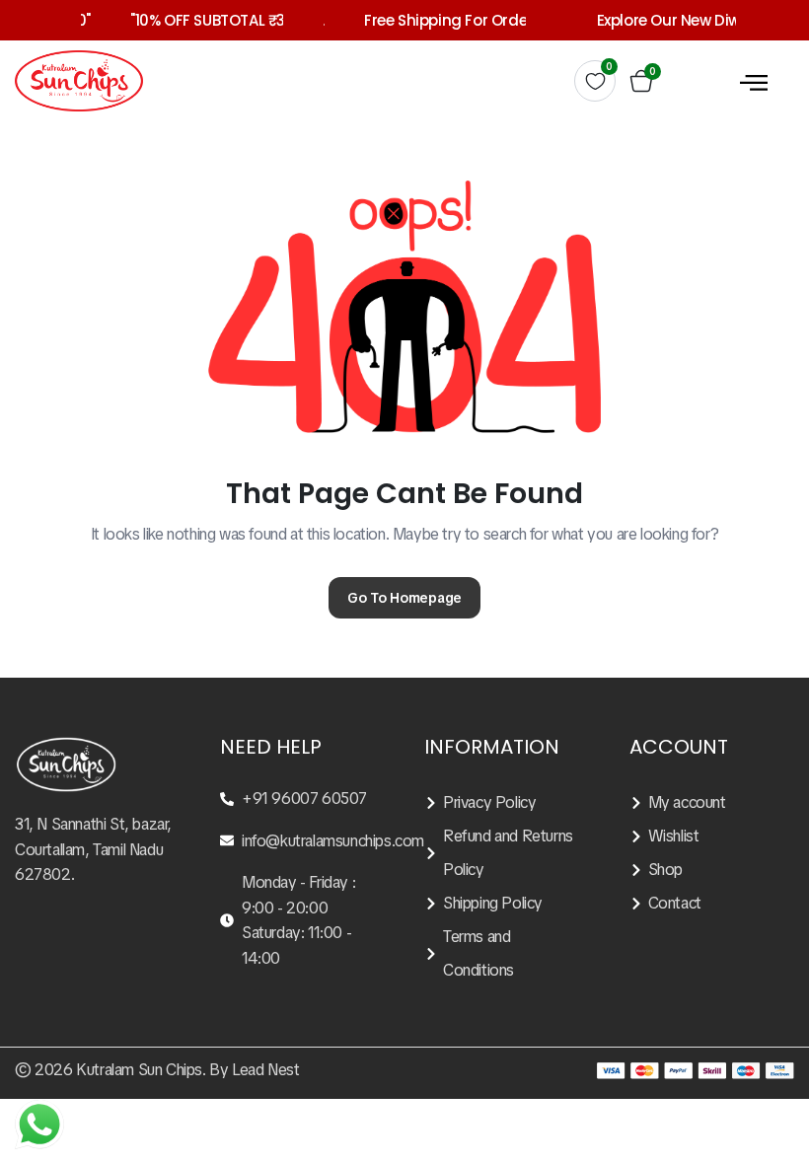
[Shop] (712, 870)
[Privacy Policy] (507, 803)
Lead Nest (265, 1069)
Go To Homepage (404, 598)
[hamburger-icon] (753, 81)
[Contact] (712, 903)
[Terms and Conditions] (507, 953)
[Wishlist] (712, 836)
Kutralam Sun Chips (139, 1069)
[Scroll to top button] (777, 1075)
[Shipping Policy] (507, 903)
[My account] (712, 803)
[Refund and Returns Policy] (507, 853)
